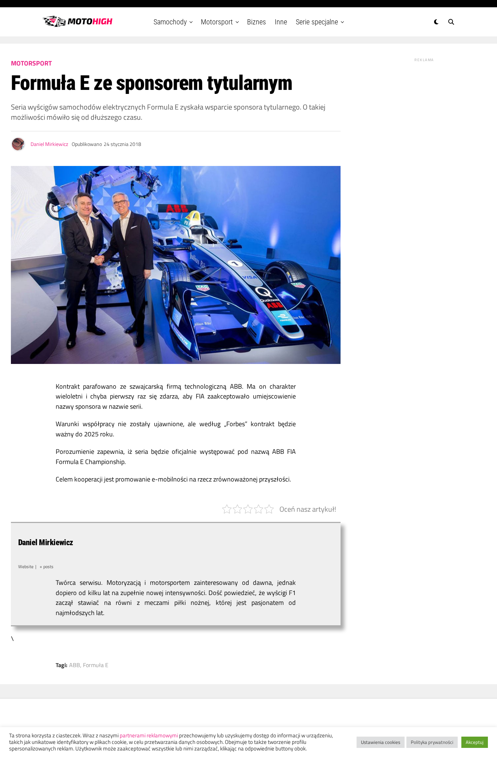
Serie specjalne (317, 21)
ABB (74, 665)
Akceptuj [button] (475, 742)
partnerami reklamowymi (149, 735)
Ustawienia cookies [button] (380, 742)
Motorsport (217, 21)
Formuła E (95, 665)
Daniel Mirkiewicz (49, 144)
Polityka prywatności (432, 742)
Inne (281, 21)
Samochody (170, 21)
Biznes (256, 21)
